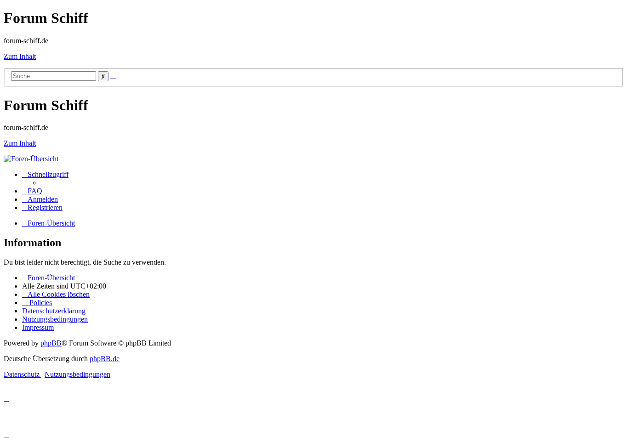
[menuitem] (32, 191)
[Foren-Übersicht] (31, 159)
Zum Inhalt (20, 56)
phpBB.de (105, 359)
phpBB (51, 343)
